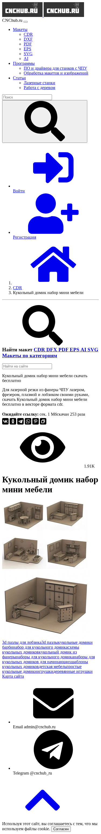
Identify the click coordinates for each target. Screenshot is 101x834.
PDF (64, 349)
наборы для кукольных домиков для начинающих (48, 659)
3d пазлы (49, 642)
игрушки (45, 671)
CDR (40, 349)
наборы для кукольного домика (45, 657)
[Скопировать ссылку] (43, 421)
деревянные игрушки (73, 671)
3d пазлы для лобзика (21, 642)
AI (84, 349)
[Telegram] (20, 421)
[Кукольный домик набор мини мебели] (45, 567)
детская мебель (52, 666)
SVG (93, 349)
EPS (75, 349)
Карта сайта (13, 676)
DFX (52, 349)
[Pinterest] (35, 421)
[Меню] (25, 22)
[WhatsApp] (28, 421)
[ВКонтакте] (5, 421)
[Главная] (53, 283)
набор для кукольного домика (40, 647)
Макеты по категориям (29, 355)
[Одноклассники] (13, 421)
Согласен (61, 829)
